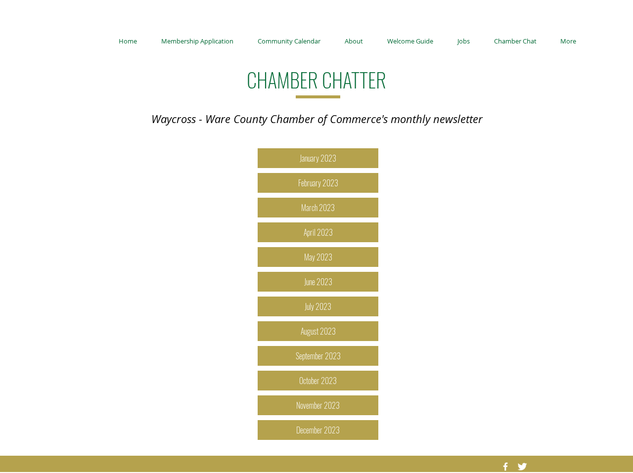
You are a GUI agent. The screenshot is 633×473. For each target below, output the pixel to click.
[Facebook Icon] (505, 466)
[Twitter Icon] (522, 466)
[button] (318, 405)
